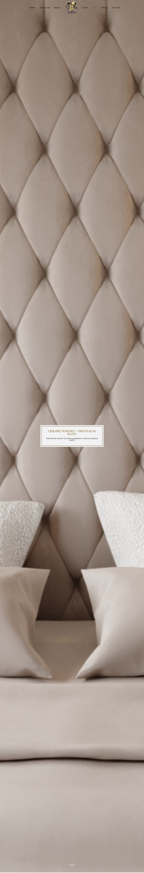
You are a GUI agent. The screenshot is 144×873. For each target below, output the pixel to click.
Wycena (104, 8)
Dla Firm (116, 8)
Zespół (32, 8)
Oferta (57, 8)
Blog (94, 8)
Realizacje (45, 8)
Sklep (85, 8)
